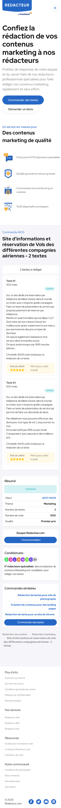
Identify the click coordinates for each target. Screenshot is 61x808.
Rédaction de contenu (14, 634)
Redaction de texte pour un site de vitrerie (29, 614)
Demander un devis (20, 109)
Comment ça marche (15, 678)
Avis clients (10, 786)
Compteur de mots (14, 755)
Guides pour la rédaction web (19, 743)
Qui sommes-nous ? (14, 683)
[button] (55, 8)
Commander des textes (23, 100)
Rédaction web (12, 728)
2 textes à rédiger (30, 269)
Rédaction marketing (44, 634)
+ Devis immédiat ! (30, 540)
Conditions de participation (18, 769)
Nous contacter (12, 775)
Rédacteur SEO (12, 723)
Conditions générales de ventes (20, 689)
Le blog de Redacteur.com (17, 749)
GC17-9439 (49, 498)
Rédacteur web (12, 717)
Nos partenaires (12, 781)
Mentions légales (13, 700)
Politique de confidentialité (18, 695)
